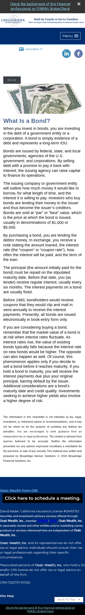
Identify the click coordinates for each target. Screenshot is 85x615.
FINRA (42, 521)
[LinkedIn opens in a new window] (66, 56)
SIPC (53, 521)
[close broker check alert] (79, 4)
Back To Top (67, 599)
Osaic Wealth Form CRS (19, 490)
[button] (70, 36)
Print (12, 80)
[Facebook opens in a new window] (78, 56)
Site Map (7, 596)
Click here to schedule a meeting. (42, 498)
